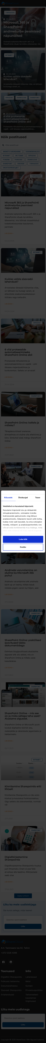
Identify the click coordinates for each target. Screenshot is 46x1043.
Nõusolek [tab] (8, 498)
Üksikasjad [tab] (23, 498)
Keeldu (23, 547)
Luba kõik (23, 539)
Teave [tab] (37, 498)
